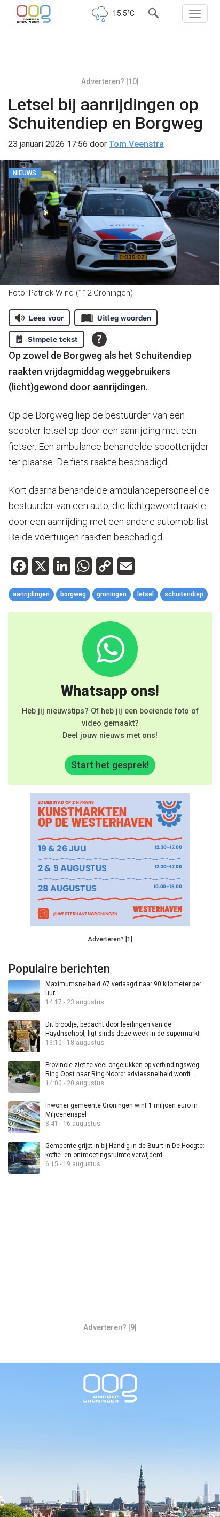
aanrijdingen (31, 594)
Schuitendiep (183, 594)
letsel (145, 594)
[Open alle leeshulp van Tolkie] (99, 339)
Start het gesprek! (110, 764)
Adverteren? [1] (110, 939)
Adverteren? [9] (110, 1327)
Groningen (112, 594)
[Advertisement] (110, 56)
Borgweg (73, 594)
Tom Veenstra (136, 144)
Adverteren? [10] (110, 81)
